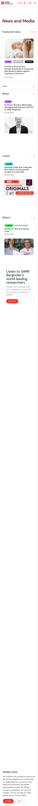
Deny (20, 801)
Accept (8, 801)
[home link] (7, 3)
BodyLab (12, 301)
